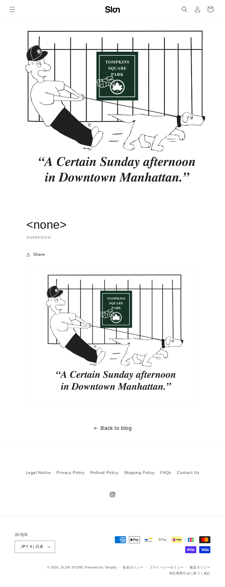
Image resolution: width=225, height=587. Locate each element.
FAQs (165, 472)
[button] (12, 9)
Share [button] (39, 254)
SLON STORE (72, 567)
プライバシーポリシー (166, 567)
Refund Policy (104, 472)
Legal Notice (38, 472)
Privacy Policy (70, 472)
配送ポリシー (200, 567)
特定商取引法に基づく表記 (189, 573)
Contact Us (188, 472)
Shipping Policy (139, 472)
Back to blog (116, 428)
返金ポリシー (133, 567)
